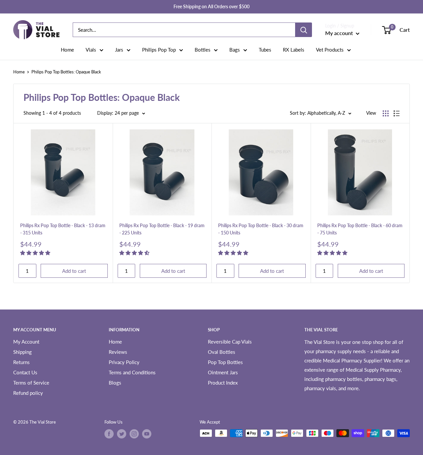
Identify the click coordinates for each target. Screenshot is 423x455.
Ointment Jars (223, 372)
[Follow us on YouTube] (146, 433)
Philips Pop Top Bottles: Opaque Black (66, 71)
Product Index (223, 383)
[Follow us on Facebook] (109, 433)
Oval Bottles (221, 352)
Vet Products (330, 50)
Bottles (203, 50)
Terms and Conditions (132, 372)
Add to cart (74, 271)
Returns (21, 362)
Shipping (22, 352)
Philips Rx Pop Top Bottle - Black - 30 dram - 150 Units (260, 229)
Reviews (118, 352)
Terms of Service (31, 383)
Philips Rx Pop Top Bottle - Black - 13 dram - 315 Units (62, 229)
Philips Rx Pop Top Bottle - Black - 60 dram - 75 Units (360, 229)
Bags (234, 50)
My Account (26, 342)
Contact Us (25, 372)
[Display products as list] (397, 113)
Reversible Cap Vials (230, 342)
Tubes (265, 50)
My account (339, 33)
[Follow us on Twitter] (121, 433)
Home (67, 50)
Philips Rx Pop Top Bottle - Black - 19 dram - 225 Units (162, 229)
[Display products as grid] (386, 113)
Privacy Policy (124, 362)
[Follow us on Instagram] (134, 433)
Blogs (115, 383)
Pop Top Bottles (225, 362)
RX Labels (293, 50)
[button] (36, 253)
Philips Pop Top (159, 50)
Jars (119, 50)
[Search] (303, 29)
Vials (91, 50)
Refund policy (28, 393)
